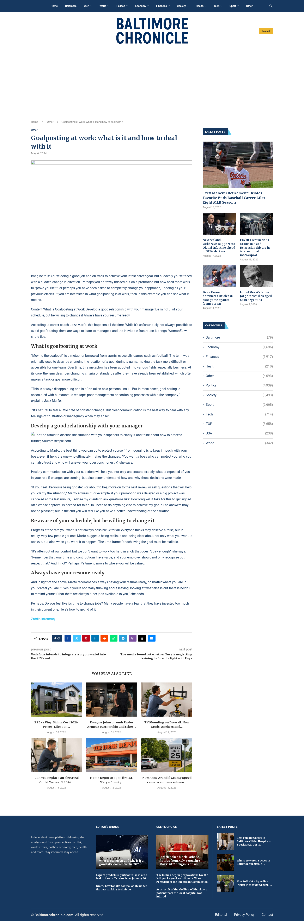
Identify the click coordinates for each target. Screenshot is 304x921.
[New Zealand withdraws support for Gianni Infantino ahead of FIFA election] (219, 224)
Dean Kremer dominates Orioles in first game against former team (218, 298)
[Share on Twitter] (77, 638)
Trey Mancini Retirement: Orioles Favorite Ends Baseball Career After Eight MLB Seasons (234, 197)
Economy (140, 5)
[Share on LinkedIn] (95, 638)
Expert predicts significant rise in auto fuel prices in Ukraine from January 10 (121, 876)
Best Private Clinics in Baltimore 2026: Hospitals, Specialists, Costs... (254, 841)
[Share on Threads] (142, 638)
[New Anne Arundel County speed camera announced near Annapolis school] (166, 755)
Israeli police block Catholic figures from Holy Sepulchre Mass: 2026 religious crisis (179, 860)
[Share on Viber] (132, 638)
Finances (161, 5)
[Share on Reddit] (104, 638)
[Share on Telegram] (123, 638)
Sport (233, 5)
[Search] (271, 6)
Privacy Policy (244, 915)
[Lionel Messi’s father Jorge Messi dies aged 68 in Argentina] (256, 276)
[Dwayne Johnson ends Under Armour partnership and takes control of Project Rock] (111, 699)
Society (181, 5)
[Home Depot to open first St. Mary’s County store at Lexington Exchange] (111, 755)
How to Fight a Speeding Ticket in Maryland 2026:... (254, 883)
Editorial (221, 915)
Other (249, 5)
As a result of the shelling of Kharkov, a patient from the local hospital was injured (181, 893)
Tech (216, 5)
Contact (266, 31)
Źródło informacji (43, 619)
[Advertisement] (152, 79)
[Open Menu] (33, 6)
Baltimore (71, 5)
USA (86, 5)
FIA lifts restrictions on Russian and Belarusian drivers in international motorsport (255, 247)
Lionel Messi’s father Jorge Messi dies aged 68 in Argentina (256, 296)
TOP (239, 424)
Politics (120, 5)
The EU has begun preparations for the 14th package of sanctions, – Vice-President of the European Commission (182, 878)
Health (199, 5)
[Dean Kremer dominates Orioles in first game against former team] (219, 276)
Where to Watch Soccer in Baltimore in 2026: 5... (253, 862)
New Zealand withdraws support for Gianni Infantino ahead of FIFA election (219, 245)
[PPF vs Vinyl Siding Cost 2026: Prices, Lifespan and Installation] (56, 699)
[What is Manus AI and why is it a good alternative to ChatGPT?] (122, 852)
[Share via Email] (152, 638)
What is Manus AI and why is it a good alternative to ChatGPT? (121, 862)
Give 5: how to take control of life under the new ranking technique (121, 887)
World (102, 5)
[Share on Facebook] (68, 638)
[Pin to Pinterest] (86, 638)
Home (54, 5)
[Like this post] (58, 638)
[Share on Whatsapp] (113, 638)
